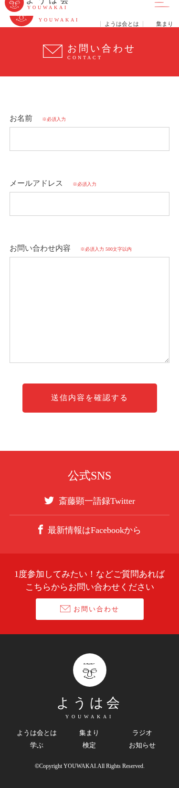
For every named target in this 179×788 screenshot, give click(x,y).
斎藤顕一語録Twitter (97, 500)
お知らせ (142, 745)
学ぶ (36, 745)
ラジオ (142, 733)
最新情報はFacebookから (94, 529)
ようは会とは (37, 733)
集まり (89, 733)
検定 (89, 745)
